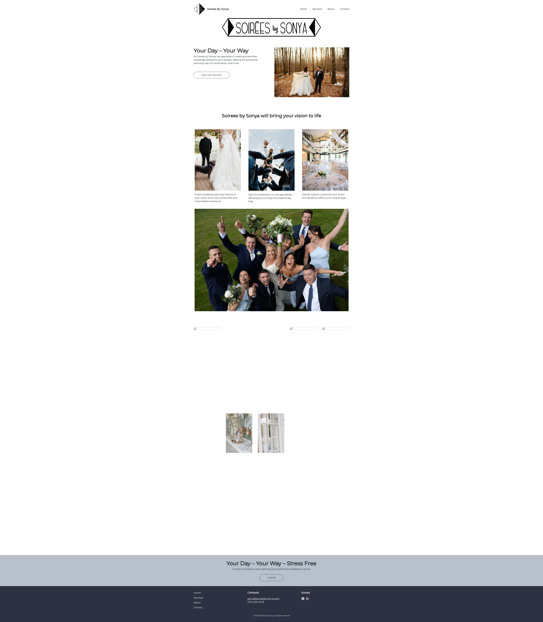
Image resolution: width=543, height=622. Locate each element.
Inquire (271, 577)
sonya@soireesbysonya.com (263, 598)
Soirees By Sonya (218, 9)
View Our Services (212, 75)
